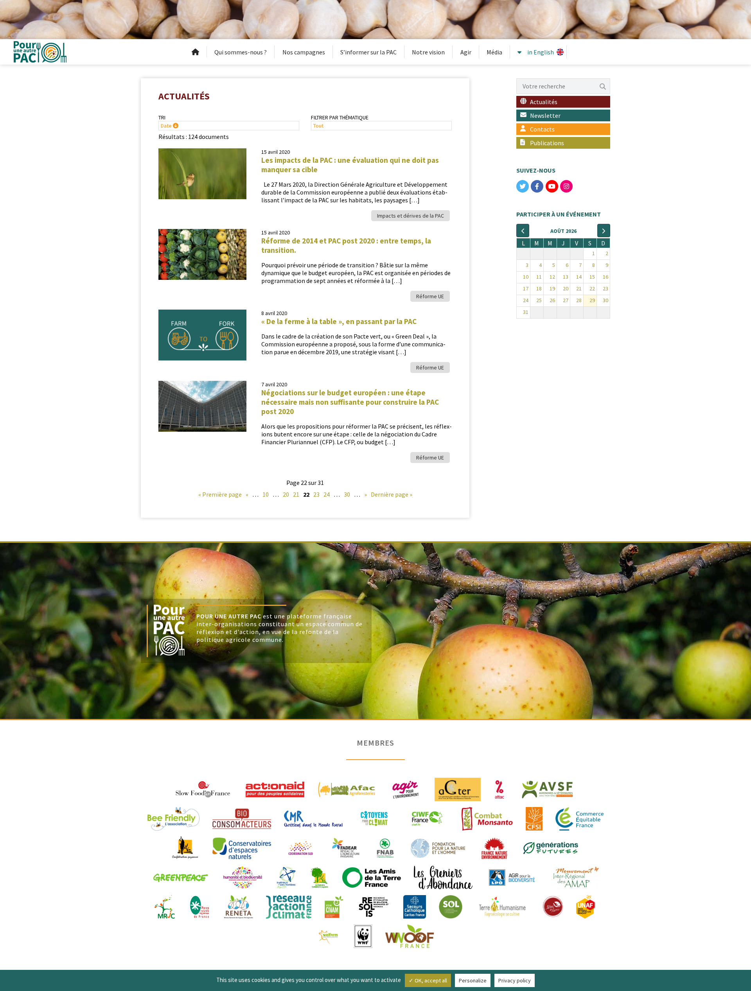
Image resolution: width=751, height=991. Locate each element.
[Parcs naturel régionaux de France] (199, 906)
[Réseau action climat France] (288, 906)
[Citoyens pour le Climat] (374, 818)
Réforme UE (430, 296)
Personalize (473, 980)
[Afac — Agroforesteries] (346, 789)
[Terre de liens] (552, 906)
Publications (547, 143)
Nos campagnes (303, 52)
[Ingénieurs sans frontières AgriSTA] (286, 877)
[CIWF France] (427, 818)
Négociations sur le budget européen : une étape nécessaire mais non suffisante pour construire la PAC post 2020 (350, 402)
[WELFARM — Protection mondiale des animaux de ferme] (329, 935)
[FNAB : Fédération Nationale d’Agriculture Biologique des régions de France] (385, 847)
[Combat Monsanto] (487, 818)
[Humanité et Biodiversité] (243, 877)
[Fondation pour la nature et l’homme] (438, 847)
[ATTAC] (500, 789)
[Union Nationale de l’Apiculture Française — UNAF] (586, 906)
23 (316, 494)
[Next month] (603, 230)
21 (296, 494)
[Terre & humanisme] (502, 906)
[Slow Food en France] (203, 789)
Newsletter (545, 115)
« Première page (220, 494)
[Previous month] (522, 230)
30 (347, 494)
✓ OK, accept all (428, 980)
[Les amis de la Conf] (319, 877)
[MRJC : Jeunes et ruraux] (165, 906)
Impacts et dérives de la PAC (410, 215)
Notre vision (428, 52)
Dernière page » (391, 494)
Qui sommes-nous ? (240, 52)
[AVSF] (547, 789)
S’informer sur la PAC (368, 52)
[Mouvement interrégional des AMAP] (576, 877)
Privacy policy (514, 980)
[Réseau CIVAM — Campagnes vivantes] (334, 906)
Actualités (543, 102)
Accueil (195, 52)
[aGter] (458, 789)
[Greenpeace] (180, 877)
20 (286, 494)
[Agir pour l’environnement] (405, 789)
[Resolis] (373, 906)
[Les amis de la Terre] (371, 877)
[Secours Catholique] (414, 906)
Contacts (542, 129)
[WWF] (363, 935)
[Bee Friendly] (173, 818)
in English (540, 52)
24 (326, 494)
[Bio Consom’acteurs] (241, 818)
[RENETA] (238, 906)
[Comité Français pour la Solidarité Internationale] (534, 818)
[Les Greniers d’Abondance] (443, 877)
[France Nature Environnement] (494, 847)
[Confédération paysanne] (185, 847)
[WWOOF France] (409, 935)
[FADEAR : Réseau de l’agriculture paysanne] (346, 847)
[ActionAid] (275, 789)
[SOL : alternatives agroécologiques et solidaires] (450, 906)
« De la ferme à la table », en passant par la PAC (339, 321)
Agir (465, 52)
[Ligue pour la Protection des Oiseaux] (512, 877)
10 (265, 494)
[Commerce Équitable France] (579, 818)
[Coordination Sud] (300, 847)
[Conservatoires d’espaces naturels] (241, 847)
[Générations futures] (550, 847)
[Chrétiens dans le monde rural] (313, 818)
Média (494, 52)
